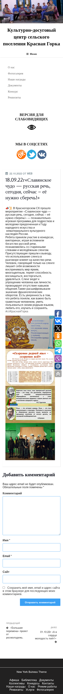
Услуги (30, 690)
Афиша (14, 680)
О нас (11, 67)
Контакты (48, 683)
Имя (6, 540)
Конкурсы (33, 683)
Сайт (6, 571)
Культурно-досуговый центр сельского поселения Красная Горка (31, 37)
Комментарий (12, 493)
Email (7, 556)
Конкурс (13, 91)
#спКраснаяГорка (16, 311)
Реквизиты (14, 97)
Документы (15, 85)
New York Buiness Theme (32, 672)
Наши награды (17, 79)
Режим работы (47, 686)
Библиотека (29, 680)
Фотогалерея (15, 73)
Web (29, 173)
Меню (33, 54)
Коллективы (17, 683)
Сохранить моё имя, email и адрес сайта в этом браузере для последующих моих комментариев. (31, 591)
